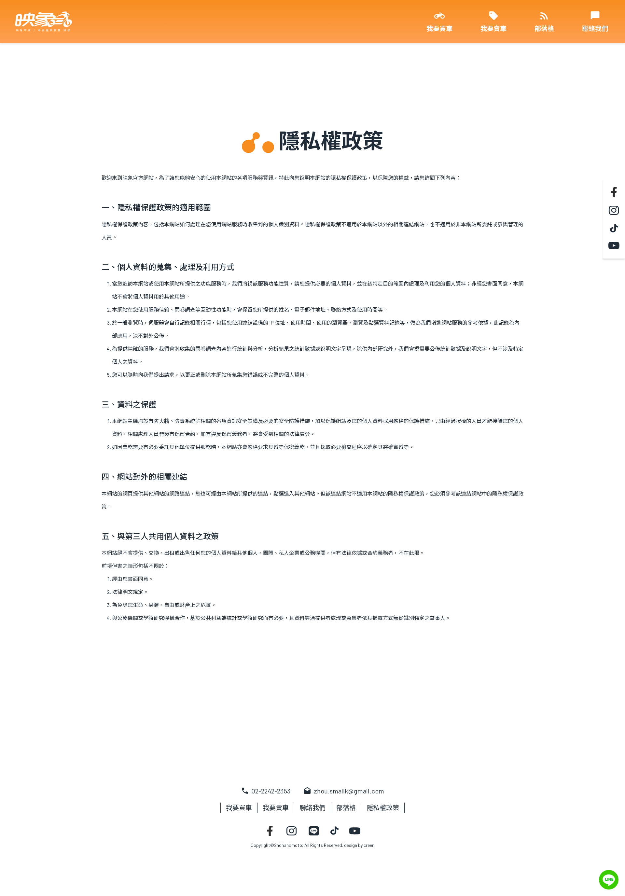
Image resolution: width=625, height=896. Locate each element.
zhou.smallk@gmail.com (343, 791)
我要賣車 (493, 28)
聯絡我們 (595, 28)
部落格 (544, 28)
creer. (369, 845)
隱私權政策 (383, 807)
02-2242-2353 (265, 791)
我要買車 (439, 28)
